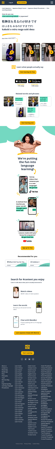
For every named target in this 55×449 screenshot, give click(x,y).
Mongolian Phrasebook (44, 402)
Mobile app (5, 372)
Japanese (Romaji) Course (33, 396)
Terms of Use (19, 443)
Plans (3, 374)
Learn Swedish (19, 413)
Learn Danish (18, 370)
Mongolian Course (33, 400)
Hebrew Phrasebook (46, 382)
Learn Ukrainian (19, 419)
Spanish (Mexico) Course (32, 420)
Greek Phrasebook (46, 380)
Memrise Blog (5, 380)
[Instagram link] (33, 359)
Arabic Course (31, 366)
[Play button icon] (12, 52)
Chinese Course (32, 368)
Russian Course (32, 415)
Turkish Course (32, 431)
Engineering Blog (6, 384)
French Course (32, 376)
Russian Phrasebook (46, 419)
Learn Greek (18, 380)
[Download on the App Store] (21, 81)
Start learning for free (27, 72)
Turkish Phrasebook (46, 435)
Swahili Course (32, 425)
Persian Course (32, 404)
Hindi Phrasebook (46, 384)
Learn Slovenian (19, 408)
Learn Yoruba (18, 421)
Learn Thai (18, 415)
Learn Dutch (18, 372)
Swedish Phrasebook (46, 431)
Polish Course (31, 406)
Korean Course (32, 398)
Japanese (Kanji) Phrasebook (36, 8)
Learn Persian (18, 400)
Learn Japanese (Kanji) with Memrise (27, 333)
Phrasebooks (5, 388)
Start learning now (27, 123)
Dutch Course (31, 372)
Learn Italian (18, 390)
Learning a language (7, 386)
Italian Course (31, 390)
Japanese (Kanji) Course (19, 8)
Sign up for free (27, 248)
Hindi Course (31, 384)
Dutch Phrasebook (46, 372)
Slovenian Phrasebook (47, 421)
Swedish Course (32, 427)
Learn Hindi (18, 384)
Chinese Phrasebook (46, 368)
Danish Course (32, 370)
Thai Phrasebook (45, 433)
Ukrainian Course (32, 433)
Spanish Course (32, 423)
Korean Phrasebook (46, 400)
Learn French (18, 376)
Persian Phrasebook (46, 409)
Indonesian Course (33, 388)
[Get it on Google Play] (35, 81)
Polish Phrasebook (46, 411)
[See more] (52, 2)
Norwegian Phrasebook (44, 406)
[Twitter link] (25, 359)
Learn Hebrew (18, 382)
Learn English (18, 374)
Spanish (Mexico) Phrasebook (45, 424)
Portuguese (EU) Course (32, 412)
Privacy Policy (27, 443)
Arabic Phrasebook (46, 366)
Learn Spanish (19, 410)
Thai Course (31, 429)
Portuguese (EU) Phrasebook (45, 417)
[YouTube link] (29, 359)
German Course (32, 378)
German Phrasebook (46, 378)
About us (4, 366)
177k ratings (21, 86)
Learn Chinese (19, 368)
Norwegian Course (33, 402)
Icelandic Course (32, 386)
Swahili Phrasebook (46, 429)
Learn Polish (18, 402)
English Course (32, 374)
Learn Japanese (6, 8)
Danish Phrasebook (46, 370)
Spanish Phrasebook (46, 427)
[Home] (14, 67)
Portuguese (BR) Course (32, 409)
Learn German (19, 378)
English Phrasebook (46, 374)
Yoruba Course (32, 435)
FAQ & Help (5, 370)
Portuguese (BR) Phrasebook (45, 413)
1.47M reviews (34, 86)
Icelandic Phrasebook (46, 386)
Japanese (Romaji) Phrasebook (46, 397)
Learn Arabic (18, 366)
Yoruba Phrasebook (46, 439)
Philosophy (5, 376)
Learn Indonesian (19, 388)
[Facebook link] (22, 359)
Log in (11, 2)
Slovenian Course (32, 417)
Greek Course (31, 380)
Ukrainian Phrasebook (47, 437)
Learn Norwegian (19, 398)
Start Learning (22, 2)
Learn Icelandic (19, 386)
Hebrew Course (32, 382)
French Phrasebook (46, 376)
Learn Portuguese (20, 404)
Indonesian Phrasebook (44, 388)
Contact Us (5, 368)
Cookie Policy (36, 443)
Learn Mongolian (19, 396)
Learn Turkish (18, 417)
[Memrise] (3, 2)
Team (3, 378)
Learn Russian (18, 406)
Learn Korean (18, 394)
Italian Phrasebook (46, 391)
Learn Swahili (18, 411)
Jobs (3, 382)
